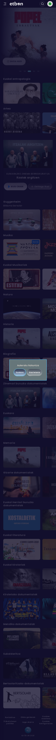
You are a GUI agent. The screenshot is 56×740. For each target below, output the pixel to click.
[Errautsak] (21, 338)
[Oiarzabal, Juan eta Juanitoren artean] (21, 579)
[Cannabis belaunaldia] (21, 486)
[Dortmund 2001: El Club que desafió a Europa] (21, 608)
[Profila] (50, 4)
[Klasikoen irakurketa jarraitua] (21, 549)
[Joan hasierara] (16, 4)
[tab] (20, 71)
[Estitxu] (21, 279)
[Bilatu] (42, 4)
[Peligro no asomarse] (21, 638)
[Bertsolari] (21, 697)
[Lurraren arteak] (21, 219)
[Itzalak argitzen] (28, 154)
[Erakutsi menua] (5, 4)
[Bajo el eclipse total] (21, 308)
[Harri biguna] (21, 122)
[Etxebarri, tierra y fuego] (21, 668)
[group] (28, 93)
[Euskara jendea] (21, 427)
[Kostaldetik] (21, 519)
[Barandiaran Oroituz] (21, 93)
